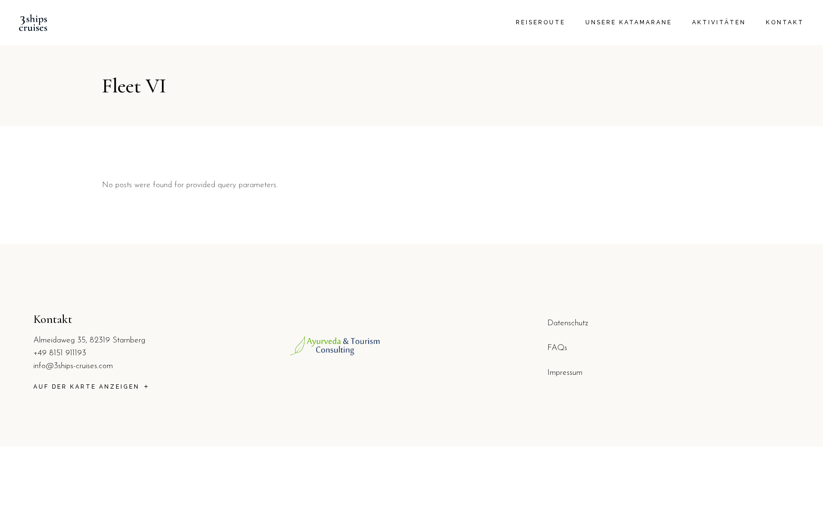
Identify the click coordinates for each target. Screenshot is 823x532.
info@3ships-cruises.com (73, 366)
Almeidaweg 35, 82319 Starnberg (89, 340)
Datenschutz (567, 323)
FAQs (557, 348)
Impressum (564, 373)
